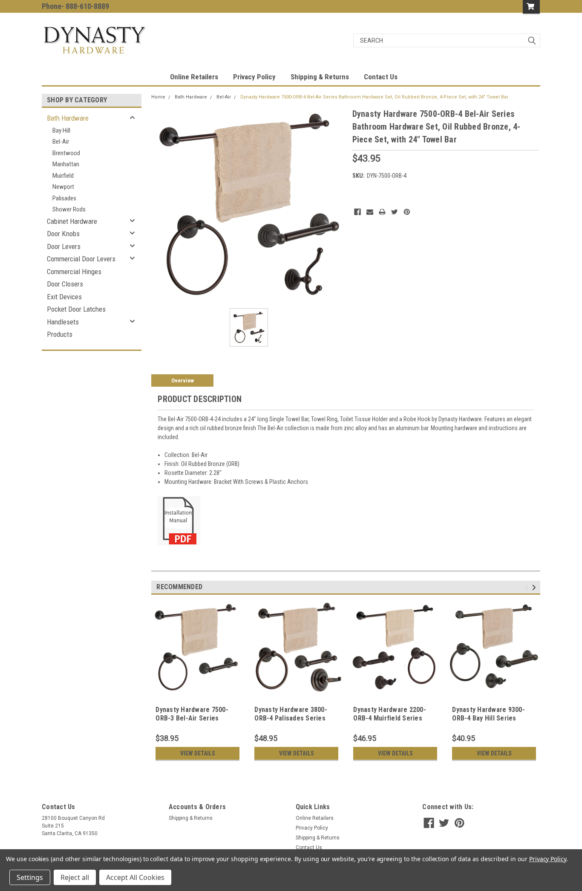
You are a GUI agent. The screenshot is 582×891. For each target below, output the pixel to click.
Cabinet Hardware (72, 221)
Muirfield (63, 175)
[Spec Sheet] (179, 520)
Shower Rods (69, 209)
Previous (527, 587)
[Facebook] (357, 211)
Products (59, 334)
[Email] (369, 211)
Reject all (75, 877)
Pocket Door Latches (76, 309)
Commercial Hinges (74, 271)
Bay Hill (61, 130)
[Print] (382, 211)
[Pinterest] (406, 211)
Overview (182, 380)
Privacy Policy (254, 76)
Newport (63, 187)
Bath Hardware (68, 118)
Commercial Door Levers (81, 259)
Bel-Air (60, 141)
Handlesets (63, 322)
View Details (197, 753)
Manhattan (65, 164)
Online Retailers (194, 76)
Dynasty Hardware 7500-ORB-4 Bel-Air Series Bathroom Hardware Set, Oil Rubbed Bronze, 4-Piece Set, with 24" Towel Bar (374, 97)
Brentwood (66, 153)
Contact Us (381, 76)
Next (535, 587)
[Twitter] (394, 211)
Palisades (64, 198)
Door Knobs (63, 233)
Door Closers (65, 284)
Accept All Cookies (135, 877)
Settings (30, 877)
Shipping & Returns (320, 76)
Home (158, 97)
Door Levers (64, 246)
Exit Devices (64, 296)
